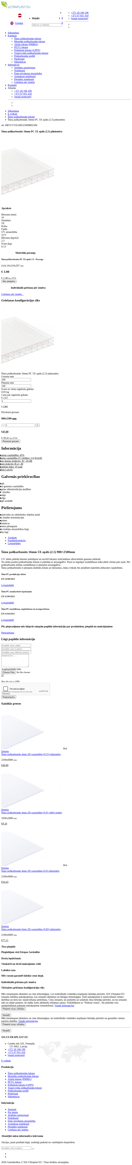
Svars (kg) (6, 243)
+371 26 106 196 (80, 12)
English (19, 23)
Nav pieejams (9, 281)
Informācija (13, 64)
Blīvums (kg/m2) (10, 237)
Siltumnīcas (20, 61)
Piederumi (19, 59)
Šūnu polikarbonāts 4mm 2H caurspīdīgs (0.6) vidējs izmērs (31, 812)
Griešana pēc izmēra (24, 82)
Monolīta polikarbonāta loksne (29, 41)
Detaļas (5, 751)
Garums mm (7, 376)
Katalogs (12, 35)
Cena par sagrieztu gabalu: (14, 395)
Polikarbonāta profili (24, 56)
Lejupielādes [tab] (14, 543)
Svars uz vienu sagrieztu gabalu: (17, 389)
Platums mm (7, 382)
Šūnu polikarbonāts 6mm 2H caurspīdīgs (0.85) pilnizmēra (31, 929)
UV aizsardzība (9, 232)
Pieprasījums (7, 632)
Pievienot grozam (11, 441)
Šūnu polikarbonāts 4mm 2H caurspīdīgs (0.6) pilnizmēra (30, 871)
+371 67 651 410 (80, 15)
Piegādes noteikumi (24, 79)
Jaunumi (12, 1109)
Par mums (13, 1112)
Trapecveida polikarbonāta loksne (31, 53)
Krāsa (4, 226)
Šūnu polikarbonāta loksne (27, 38)
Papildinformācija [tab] (17, 540)
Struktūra (6, 220)
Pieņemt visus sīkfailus (13, 1009)
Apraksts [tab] (12, 537)
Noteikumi (19, 70)
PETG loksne (21, 47)
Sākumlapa (13, 32)
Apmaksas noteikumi (25, 76)
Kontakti (12, 85)
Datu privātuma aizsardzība (28, 73)
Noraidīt (6, 1015)
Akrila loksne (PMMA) (26, 44)
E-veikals (12, 113)
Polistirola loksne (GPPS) (27, 50)
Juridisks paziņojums (24, 67)
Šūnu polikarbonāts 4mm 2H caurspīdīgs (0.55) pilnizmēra (31, 754)
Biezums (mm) (8, 214)
